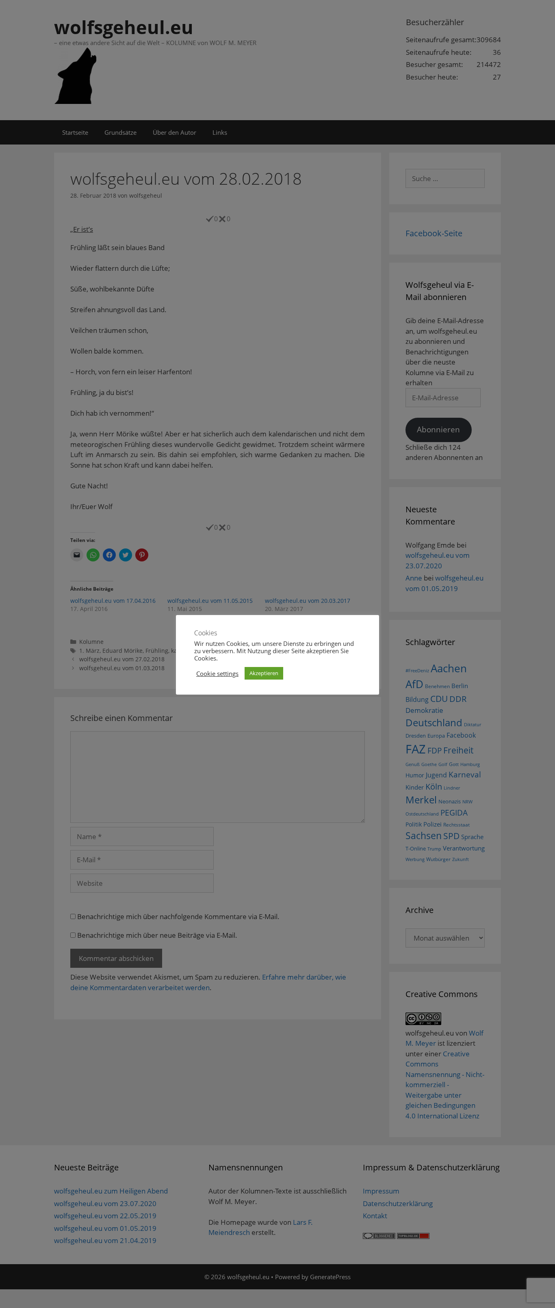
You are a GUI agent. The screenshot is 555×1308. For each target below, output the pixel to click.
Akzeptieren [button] (263, 673)
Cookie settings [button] (217, 673)
